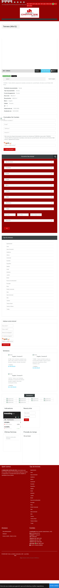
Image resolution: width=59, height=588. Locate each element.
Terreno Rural (9, 303)
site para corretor (26, 557)
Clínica (8, 255)
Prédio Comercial (10, 289)
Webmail (5, 533)
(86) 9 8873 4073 (40, 543)
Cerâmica (9, 252)
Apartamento (9, 243)
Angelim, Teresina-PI (17, 356)
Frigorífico (9, 263)
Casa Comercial (10, 249)
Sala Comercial (10, 295)
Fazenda (8, 260)
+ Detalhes (10, 364)
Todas (8, 309)
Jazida (8, 275)
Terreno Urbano (10, 306)
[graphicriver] (9, 398)
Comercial (9, 257)
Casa (8, 246)
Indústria (8, 272)
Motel (8, 277)
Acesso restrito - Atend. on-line (9, 536)
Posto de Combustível (11, 280)
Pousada (8, 283)
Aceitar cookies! (54, 585)
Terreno (8, 300)
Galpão (8, 266)
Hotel (8, 269)
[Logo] (29, 13)
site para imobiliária (34, 557)
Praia (8, 286)
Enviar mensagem (9, 149)
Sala (8, 292)
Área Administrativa (7, 531)
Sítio (8, 297)
